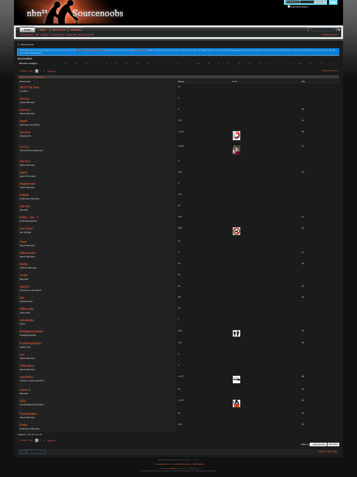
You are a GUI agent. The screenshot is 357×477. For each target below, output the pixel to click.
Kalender (45, 35)
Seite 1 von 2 (27, 71)
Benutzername (25, 82)
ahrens (24, 99)
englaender (28, 184)
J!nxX (23, 275)
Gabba (24, 195)
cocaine (25, 132)
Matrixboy (27, 366)
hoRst (24, 264)
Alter (303, 82)
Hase (23, 242)
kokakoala (27, 320)
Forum (27, 30)
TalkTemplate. (198, 464)
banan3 (25, 110)
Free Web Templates (181, 464)
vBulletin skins (163, 464)
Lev (22, 354)
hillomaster (28, 253)
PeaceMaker (28, 414)
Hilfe (333, 2)
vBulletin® (174, 469)
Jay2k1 (25, 287)
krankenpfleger (30, 343)
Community (56, 35)
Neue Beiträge (26, 35)
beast (23, 121)
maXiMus (26, 377)
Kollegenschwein (31, 331)
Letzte (50, 71)
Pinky (24, 425)
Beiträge (181, 82)
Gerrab (25, 206)
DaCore (25, 161)
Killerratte (27, 309)
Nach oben (333, 445)
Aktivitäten (75, 30)
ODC (23, 401)
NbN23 (321, 451)
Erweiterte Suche (329, 34)
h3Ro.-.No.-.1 (29, 217)
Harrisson (26, 228)
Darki (23, 173)
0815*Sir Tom (29, 87)
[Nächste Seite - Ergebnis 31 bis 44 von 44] (44, 71)
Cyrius (24, 147)
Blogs (43, 30)
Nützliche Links (84, 35)
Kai (22, 298)
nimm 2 (25, 390)
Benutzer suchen (330, 71)
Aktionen (69, 35)
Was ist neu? (59, 30)
